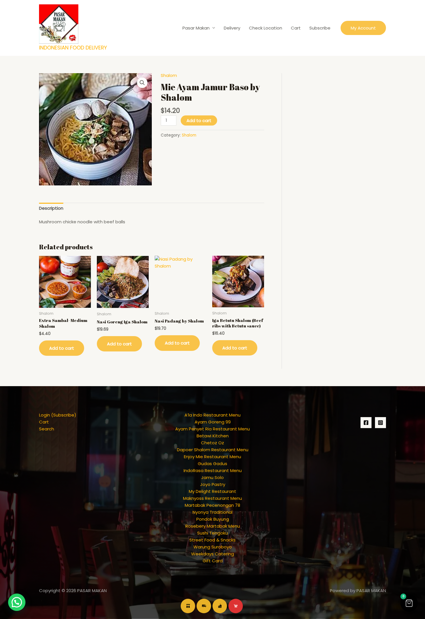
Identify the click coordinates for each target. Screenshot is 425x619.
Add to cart (198, 120)
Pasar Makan (196, 28)
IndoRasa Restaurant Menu (213, 470)
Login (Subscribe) (57, 415)
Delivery (232, 28)
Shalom (169, 75)
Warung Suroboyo (212, 547)
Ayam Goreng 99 (213, 422)
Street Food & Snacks (212, 540)
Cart (296, 28)
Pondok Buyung (212, 519)
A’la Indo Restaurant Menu (212, 415)
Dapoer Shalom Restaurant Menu (212, 450)
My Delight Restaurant (212, 491)
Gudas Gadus (212, 463)
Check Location (265, 28)
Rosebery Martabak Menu (212, 526)
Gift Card (213, 561)
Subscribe (319, 28)
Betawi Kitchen (213, 436)
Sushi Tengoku (212, 533)
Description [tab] (51, 208)
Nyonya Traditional (212, 512)
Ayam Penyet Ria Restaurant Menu (212, 429)
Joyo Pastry (212, 484)
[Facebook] (366, 422)
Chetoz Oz (212, 443)
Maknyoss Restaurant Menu (212, 498)
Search (46, 429)
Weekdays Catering (212, 554)
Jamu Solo (212, 477)
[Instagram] (380, 422)
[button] (363, 28)
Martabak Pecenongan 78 (212, 505)
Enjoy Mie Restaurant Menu (212, 457)
